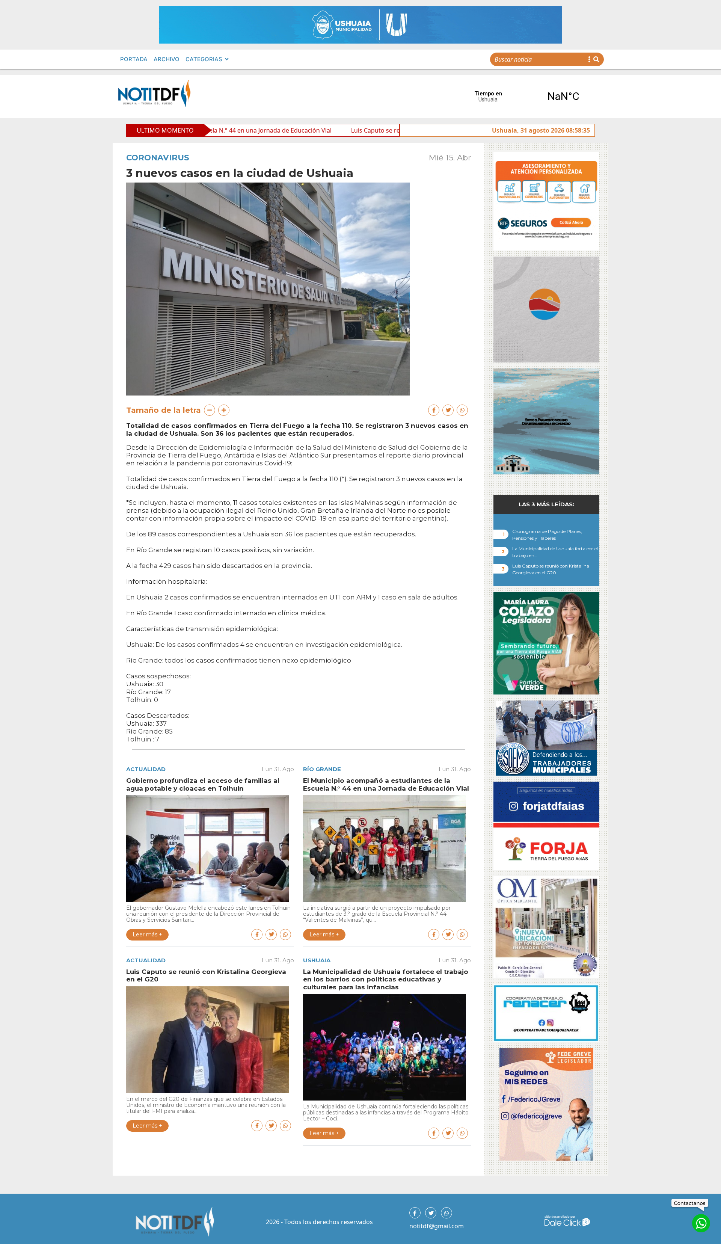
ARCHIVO (166, 59)
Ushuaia (316, 960)
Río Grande (322, 769)
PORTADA (134, 59)
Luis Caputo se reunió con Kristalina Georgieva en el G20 (339, 130)
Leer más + (147, 934)
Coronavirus (157, 157)
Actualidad (146, 769)
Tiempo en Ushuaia (526, 96)
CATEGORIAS (204, 59)
